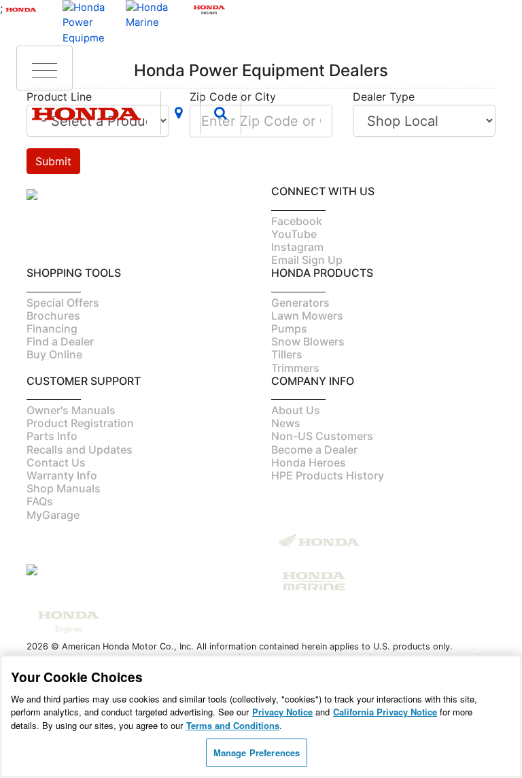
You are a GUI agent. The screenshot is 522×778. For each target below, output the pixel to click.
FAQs (40, 501)
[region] (261, 716)
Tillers (286, 354)
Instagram (297, 247)
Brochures (53, 315)
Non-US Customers (322, 436)
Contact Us (56, 462)
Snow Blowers (308, 341)
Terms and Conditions (232, 725)
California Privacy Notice (385, 711)
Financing (52, 328)
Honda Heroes (308, 462)
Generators (300, 302)
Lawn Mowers (307, 315)
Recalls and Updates (80, 449)
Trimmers (295, 368)
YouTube (294, 234)
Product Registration (80, 423)
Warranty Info (62, 475)
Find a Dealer (60, 341)
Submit (53, 161)
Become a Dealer (314, 449)
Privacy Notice (282, 711)
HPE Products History (327, 475)
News (285, 423)
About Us (295, 410)
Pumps (289, 328)
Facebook (296, 221)
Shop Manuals (64, 488)
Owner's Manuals (71, 410)
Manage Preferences (256, 752)
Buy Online (54, 354)
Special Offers (63, 302)
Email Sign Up (307, 260)
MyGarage (53, 515)
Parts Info (52, 436)
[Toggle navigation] (44, 68)
